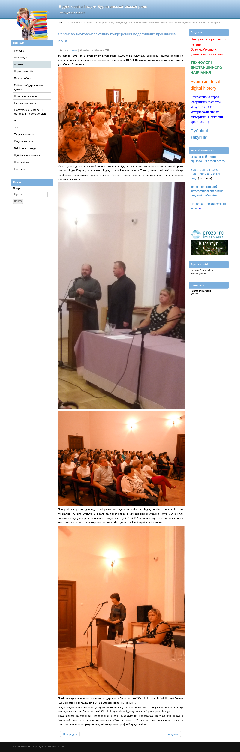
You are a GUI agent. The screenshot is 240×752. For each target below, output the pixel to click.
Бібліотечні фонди (25, 148)
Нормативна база (25, 71)
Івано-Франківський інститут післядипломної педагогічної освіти (207, 191)
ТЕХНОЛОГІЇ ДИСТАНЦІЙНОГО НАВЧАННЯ (206, 67)
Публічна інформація (27, 155)
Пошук (18, 201)
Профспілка (21, 162)
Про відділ (20, 57)
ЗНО (17, 127)
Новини (18, 64)
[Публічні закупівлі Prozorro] (207, 234)
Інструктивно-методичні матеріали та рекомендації (30, 111)
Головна (19, 50)
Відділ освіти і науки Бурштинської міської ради (103, 9)
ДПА (16, 120)
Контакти (19, 169)
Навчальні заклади (25, 95)
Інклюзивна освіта (25, 102)
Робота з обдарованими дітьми (28, 87)
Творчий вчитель (24, 134)
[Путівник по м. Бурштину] (209, 247)
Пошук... (17, 188)
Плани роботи (22, 78)
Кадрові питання (24, 141)
